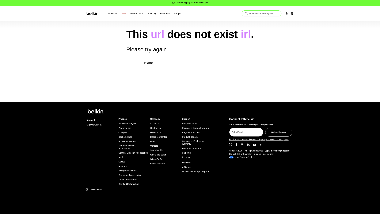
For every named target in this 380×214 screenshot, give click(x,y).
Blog (152, 141)
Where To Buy (157, 159)
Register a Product (191, 132)
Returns (186, 157)
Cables (121, 161)
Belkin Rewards (157, 163)
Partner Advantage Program (195, 171)
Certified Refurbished (128, 184)
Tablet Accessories (127, 179)
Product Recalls (190, 137)
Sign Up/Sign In (94, 124)
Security (285, 150)
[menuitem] (124, 15)
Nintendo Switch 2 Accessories (127, 147)
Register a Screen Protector (196, 128)
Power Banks (124, 128)
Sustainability (156, 150)
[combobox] (261, 13)
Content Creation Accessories (133, 152)
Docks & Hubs (125, 137)
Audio (121, 157)
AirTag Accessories (127, 170)
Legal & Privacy (272, 150)
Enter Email (236, 131)
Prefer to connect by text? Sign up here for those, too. (259, 139)
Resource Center (158, 137)
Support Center (189, 123)
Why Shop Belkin (158, 154)
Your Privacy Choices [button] (244, 157)
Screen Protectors (127, 141)
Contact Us (155, 128)
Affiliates (186, 167)
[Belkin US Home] (93, 13)
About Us (154, 123)
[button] (287, 13)
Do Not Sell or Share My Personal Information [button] (251, 154)
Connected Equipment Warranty (193, 142)
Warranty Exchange (191, 148)
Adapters (122, 166)
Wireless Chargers (127, 123)
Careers (154, 145)
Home (148, 63)
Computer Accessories (129, 175)
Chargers (123, 132)
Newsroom (155, 132)
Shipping (186, 152)
